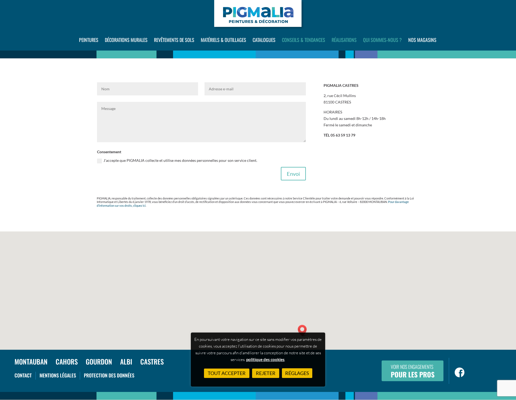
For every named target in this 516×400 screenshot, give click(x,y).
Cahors (67, 361)
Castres (152, 361)
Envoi (293, 173)
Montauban (31, 361)
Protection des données (109, 375)
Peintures (88, 40)
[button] (304, 330)
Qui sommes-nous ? (382, 40)
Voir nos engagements (413, 371)
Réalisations (344, 40)
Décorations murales (126, 40)
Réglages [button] (297, 373)
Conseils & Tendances (303, 40)
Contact (23, 375)
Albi (126, 361)
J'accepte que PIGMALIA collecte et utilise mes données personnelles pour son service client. (180, 160)
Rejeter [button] (265, 373)
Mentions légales (58, 375)
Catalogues (264, 40)
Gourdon (99, 361)
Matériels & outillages (223, 40)
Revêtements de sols (174, 40)
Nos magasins (422, 40)
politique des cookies (265, 359)
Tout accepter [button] (227, 373)
